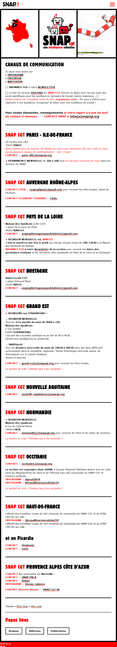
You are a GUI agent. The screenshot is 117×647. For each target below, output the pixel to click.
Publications (58, 631)
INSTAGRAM (15, 74)
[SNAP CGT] (11, 6)
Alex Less (36, 606)
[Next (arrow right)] (4, 646)
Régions (14, 631)
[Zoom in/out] (10, 643)
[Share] (4, 643)
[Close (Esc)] (1, 643)
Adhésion (35, 631)
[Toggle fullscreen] (7, 643)
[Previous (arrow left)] (1, 646)
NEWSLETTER (46, 87)
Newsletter (42, 249)
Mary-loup (22, 606)
